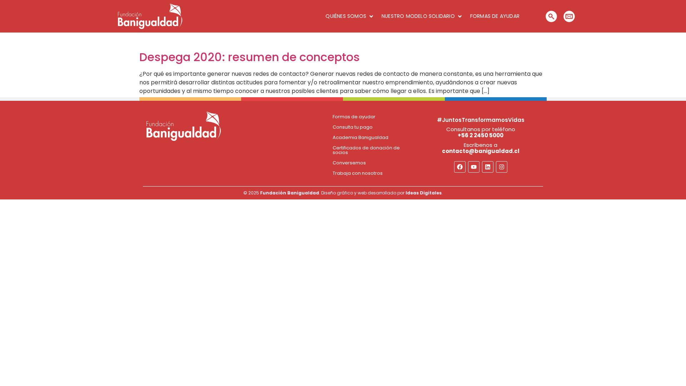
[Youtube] (473, 167)
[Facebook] (460, 167)
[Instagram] (501, 167)
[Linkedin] (487, 167)
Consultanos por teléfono (480, 132)
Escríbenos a (481, 148)
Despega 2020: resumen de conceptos (249, 57)
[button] (350, 16)
